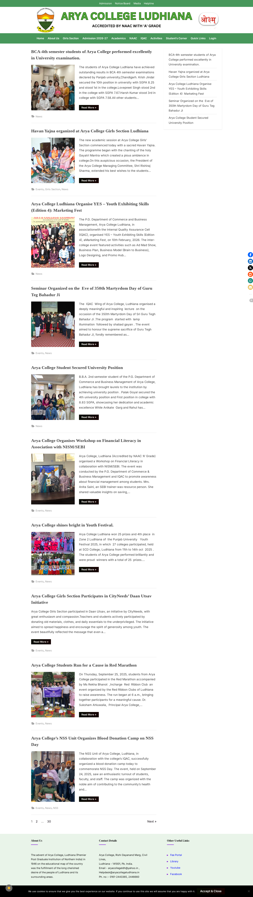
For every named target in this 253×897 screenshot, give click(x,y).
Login (212, 38)
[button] (250, 254)
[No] (248, 891)
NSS (55, 807)
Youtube (175, 867)
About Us (53, 38)
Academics (118, 38)
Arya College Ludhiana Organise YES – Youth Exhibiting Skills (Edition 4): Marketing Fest (190, 88)
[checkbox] (9, 888)
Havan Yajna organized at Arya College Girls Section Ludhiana (90, 130)
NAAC (133, 38)
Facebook (176, 874)
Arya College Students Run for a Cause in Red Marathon (84, 664)
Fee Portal (176, 854)
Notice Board (122, 3)
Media (137, 3)
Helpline (149, 3)
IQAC (144, 38)
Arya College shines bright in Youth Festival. (72, 524)
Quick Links (198, 38)
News (39, 116)
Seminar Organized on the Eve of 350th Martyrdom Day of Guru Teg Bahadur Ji (191, 105)
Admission (105, 3)
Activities (156, 38)
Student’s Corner (176, 38)
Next (150, 821)
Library (174, 861)
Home (40, 38)
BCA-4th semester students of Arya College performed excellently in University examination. (192, 59)
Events (40, 189)
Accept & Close (211, 891)
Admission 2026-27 (95, 38)
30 (49, 821)
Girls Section (71, 38)
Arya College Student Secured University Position (77, 367)
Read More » (90, 107)
